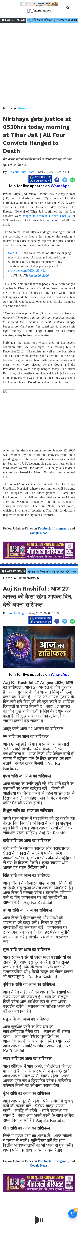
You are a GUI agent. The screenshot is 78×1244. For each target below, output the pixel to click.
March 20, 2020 (39, 275)
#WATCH (14, 253)
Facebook (44, 528)
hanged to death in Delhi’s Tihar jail (46, 216)
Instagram (60, 528)
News (21, 108)
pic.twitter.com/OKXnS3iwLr (27, 270)
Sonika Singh (16, 613)
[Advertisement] (39, 65)
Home (7, 108)
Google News (38, 532)
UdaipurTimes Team (21, 172)
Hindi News (26, 578)
